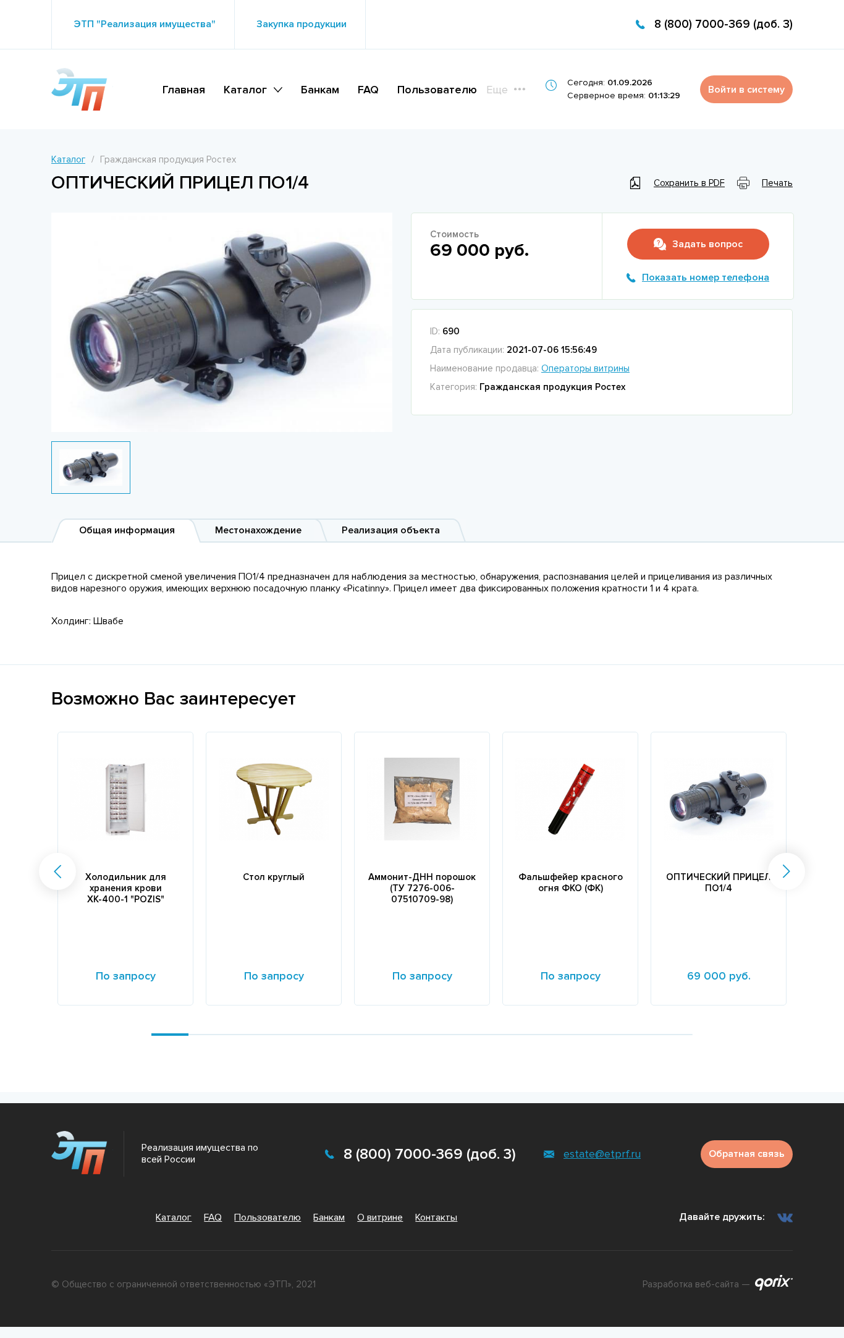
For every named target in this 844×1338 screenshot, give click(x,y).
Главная (183, 89)
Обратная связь (747, 1154)
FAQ (368, 89)
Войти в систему (746, 89)
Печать (777, 182)
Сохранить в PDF (689, 182)
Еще (497, 89)
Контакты (436, 1217)
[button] (57, 871)
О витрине (380, 1217)
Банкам (320, 89)
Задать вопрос (707, 244)
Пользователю (437, 89)
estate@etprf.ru (602, 1154)
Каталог (245, 89)
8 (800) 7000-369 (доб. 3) (723, 24)
